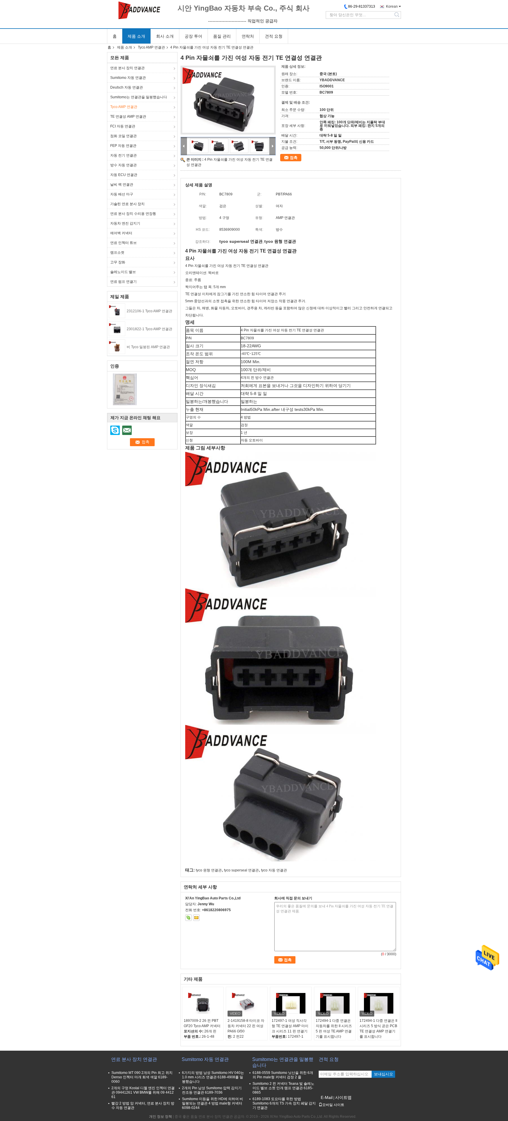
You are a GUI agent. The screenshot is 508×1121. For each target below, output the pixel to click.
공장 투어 (193, 36)
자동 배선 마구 (121, 194)
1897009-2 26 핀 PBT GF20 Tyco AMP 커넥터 (202, 1023)
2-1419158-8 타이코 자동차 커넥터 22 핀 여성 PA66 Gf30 (246, 1026)
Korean (392, 6)
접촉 (294, 157)
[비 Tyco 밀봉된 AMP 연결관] (117, 346)
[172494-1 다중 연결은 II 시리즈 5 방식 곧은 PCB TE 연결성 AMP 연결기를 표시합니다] (378, 1003)
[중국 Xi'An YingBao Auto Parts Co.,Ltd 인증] (124, 389)
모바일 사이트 (333, 1105)
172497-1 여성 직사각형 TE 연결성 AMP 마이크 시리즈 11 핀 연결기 (290, 1026)
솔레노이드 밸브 (123, 272)
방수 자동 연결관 (123, 165)
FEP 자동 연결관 (123, 146)
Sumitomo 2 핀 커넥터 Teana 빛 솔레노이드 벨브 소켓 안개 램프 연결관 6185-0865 (283, 1088)
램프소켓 (117, 252)
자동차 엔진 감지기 (125, 223)
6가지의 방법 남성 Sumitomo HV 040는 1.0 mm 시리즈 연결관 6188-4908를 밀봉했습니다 (213, 1077)
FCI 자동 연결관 (122, 126)
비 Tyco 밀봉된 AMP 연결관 (148, 347)
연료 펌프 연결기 (123, 282)
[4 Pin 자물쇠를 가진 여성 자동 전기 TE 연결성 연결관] (228, 100)
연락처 (248, 36)
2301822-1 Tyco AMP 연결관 (149, 329)
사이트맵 (343, 1097)
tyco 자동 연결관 (274, 870)
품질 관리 (222, 36)
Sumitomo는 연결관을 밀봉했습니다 (138, 97)
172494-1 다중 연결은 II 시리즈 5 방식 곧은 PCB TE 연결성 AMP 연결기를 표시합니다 (378, 1029)
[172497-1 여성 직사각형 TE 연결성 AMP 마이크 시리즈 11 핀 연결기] (290, 1003)
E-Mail (326, 1097)
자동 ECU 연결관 (123, 175)
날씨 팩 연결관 (121, 184)
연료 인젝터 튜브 (123, 243)
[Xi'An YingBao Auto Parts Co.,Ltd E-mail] (196, 917)
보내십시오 (383, 1074)
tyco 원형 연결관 (209, 870)
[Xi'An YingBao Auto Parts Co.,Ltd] (139, 10)
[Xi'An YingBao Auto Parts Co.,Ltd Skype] (188, 917)
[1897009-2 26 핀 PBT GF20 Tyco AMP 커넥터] (202, 1003)
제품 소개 (136, 36)
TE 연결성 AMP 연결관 (128, 116)
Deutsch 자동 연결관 (126, 87)
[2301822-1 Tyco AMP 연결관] (117, 328)
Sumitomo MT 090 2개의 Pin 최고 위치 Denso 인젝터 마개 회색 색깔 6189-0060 (142, 1077)
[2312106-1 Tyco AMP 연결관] (117, 310)
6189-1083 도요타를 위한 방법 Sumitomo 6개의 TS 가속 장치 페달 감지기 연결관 (284, 1103)
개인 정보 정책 (160, 1117)
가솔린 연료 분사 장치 (127, 204)
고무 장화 (117, 262)
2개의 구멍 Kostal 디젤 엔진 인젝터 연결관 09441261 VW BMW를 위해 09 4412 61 (143, 1092)
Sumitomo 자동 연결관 (128, 78)
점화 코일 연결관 (123, 136)
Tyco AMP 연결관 (151, 47)
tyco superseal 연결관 (241, 870)
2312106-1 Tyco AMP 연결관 (149, 311)
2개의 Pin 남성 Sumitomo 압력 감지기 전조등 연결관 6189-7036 (212, 1090)
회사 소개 (165, 36)
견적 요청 (274, 36)
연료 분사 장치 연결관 (127, 68)
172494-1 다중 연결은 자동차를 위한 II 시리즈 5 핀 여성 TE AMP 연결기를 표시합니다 (334, 1029)
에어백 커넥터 (121, 233)
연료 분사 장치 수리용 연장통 (133, 214)
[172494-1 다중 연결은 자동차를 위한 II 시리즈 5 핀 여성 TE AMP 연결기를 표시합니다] (334, 1003)
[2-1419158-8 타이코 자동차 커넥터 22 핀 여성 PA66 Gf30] (246, 1003)
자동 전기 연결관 (123, 155)
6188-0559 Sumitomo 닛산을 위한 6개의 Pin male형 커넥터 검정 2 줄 (283, 1075)
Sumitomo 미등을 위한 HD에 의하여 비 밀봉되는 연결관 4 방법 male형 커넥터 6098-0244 (212, 1103)
